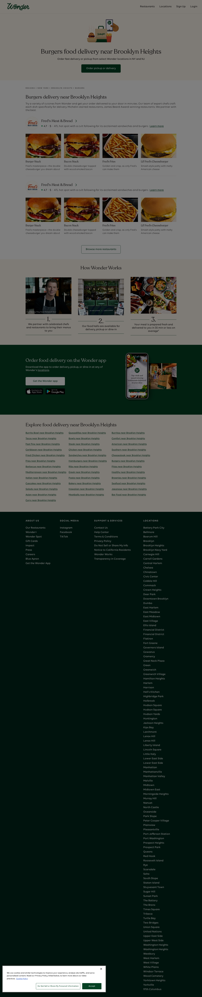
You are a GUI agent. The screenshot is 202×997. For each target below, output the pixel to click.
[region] (54, 979)
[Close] (101, 969)
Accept (92, 986)
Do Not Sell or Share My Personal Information (58, 986)
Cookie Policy (22, 979)
